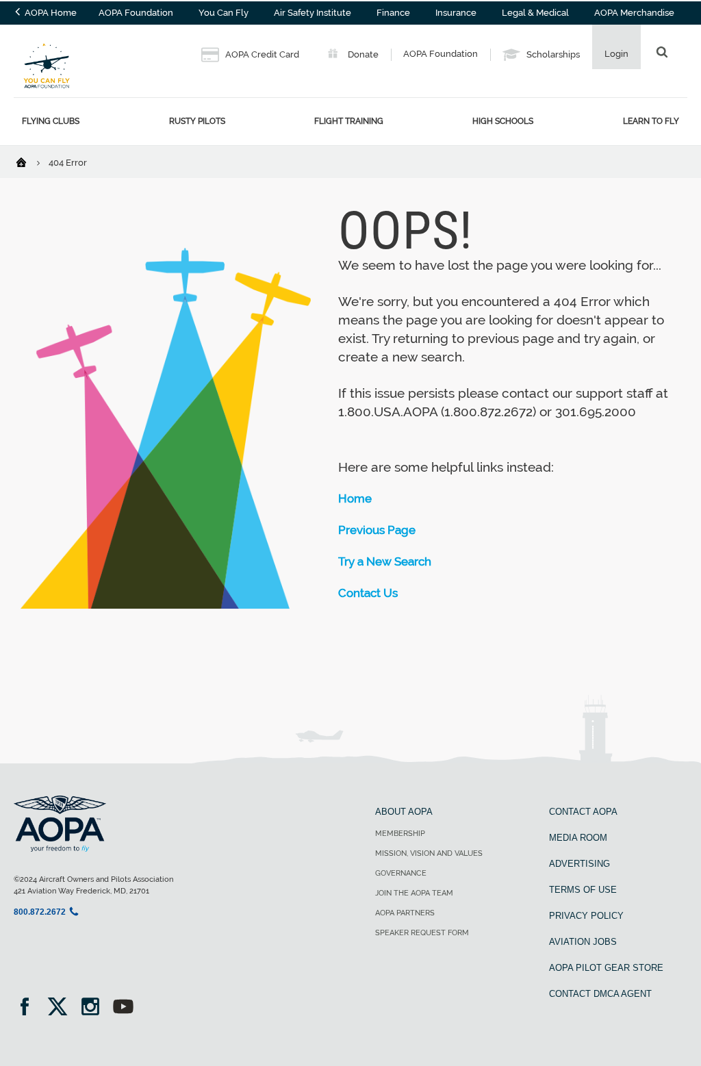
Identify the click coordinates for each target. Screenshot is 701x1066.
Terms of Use (583, 890)
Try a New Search (384, 561)
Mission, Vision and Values (429, 853)
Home (355, 498)
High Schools (502, 121)
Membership (400, 833)
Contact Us (368, 593)
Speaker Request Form (422, 932)
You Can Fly (223, 13)
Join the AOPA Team (414, 893)
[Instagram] (94, 1008)
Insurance (455, 13)
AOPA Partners (405, 913)
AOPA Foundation (136, 13)
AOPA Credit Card (261, 54)
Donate (362, 54)
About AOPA (404, 812)
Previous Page (377, 530)
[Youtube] (123, 1008)
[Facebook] (29, 1008)
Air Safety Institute (312, 13)
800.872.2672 (40, 912)
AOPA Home (50, 13)
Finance (393, 13)
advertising (579, 864)
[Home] (30, 161)
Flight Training (348, 121)
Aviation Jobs (583, 942)
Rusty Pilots (197, 121)
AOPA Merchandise (634, 13)
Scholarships (552, 54)
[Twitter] (62, 1008)
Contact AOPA (583, 812)
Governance (400, 873)
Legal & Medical (535, 13)
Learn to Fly (651, 121)
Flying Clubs (50, 121)
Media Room (578, 838)
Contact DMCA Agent (600, 994)
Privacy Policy (586, 916)
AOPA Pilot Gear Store (606, 968)
